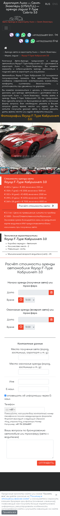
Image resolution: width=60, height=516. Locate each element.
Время (10, 300)
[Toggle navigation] (6, 28)
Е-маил (10, 389)
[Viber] (11, 35)
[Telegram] (17, 35)
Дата (10, 292)
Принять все (9, 512)
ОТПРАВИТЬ (46, 463)
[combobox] (10, 409)
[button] (13, 170)
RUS (47, 4)
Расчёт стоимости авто (35, 206)
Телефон (9, 404)
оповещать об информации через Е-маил (28, 397)
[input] (33, 292)
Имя (11, 381)
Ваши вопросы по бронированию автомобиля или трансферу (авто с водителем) (26, 433)
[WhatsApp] (23, 35)
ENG (54, 4)
